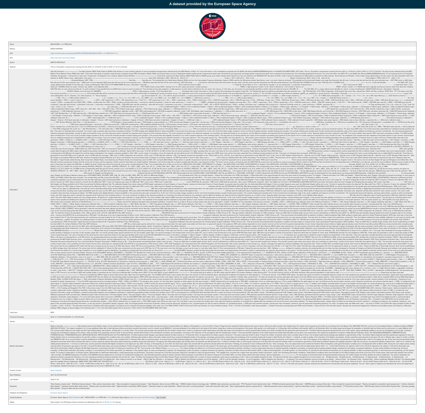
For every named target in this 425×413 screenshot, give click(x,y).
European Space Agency (59, 393)
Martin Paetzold (56, 370)
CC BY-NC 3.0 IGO (108, 402)
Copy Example (160, 397)
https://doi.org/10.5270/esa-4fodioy (63, 58)
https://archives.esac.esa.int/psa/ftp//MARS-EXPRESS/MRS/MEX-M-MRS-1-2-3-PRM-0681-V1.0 (84, 53)
